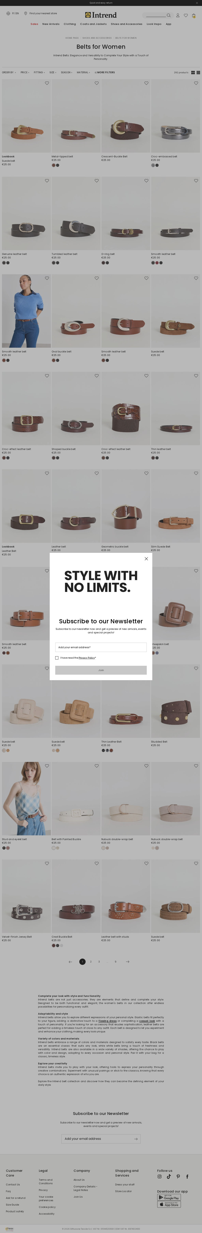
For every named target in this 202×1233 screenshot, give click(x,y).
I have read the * (78, 657)
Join (101, 670)
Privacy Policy (87, 657)
